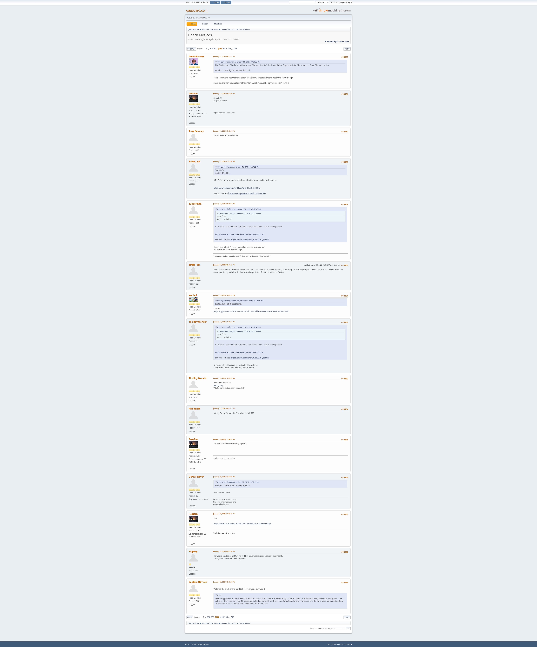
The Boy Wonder (198, 321)
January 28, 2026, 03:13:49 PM (224, 582)
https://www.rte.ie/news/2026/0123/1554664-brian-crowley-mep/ (242, 523)
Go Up (189, 617)
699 (225, 48)
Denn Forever (196, 476)
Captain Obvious (198, 582)
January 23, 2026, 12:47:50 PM (224, 477)
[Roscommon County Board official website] (190, 119)
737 (235, 48)
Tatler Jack (194, 161)
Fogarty (193, 551)
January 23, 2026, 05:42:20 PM (224, 551)
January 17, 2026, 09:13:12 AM (224, 409)
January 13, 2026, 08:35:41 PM (224, 204)
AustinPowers (196, 56)
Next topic (344, 41)
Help (328, 644)
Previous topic (331, 41)
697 (215, 48)
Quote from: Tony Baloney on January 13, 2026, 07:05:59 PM (240, 300)
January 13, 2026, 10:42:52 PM (224, 295)
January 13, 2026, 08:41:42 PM (224, 265)
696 (211, 48)
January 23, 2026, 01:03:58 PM (224, 514)
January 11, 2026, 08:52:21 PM (224, 56)
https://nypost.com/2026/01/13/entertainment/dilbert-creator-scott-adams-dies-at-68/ (251, 311)
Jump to (313, 628)
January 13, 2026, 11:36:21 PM (224, 322)
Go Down (191, 49)
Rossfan (193, 93)
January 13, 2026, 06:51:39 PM (224, 93)
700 (229, 48)
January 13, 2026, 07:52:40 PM (224, 161)
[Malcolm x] (190, 502)
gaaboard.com (196, 10)
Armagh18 (194, 408)
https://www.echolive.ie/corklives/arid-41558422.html (237, 188)
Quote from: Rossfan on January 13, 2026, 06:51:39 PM (238, 167)
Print (347, 49)
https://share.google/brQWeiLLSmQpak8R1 (247, 193)
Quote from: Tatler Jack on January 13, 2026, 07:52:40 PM (239, 209)
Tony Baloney (196, 131)
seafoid (193, 295)
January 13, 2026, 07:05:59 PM (224, 131)
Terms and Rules (338, 644)
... (209, 48)
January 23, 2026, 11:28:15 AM (224, 439)
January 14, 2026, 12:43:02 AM (224, 378)
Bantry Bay (218, 385)
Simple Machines (203, 644)
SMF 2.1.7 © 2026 (191, 644)
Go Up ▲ (349, 644)
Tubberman (195, 203)
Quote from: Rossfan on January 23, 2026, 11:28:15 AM (238, 482)
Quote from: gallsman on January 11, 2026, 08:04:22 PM (238, 62)
